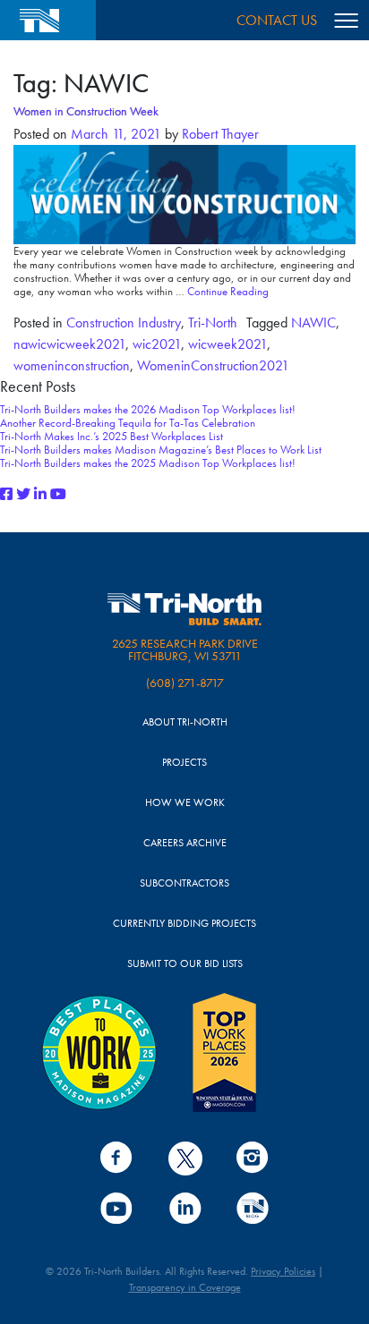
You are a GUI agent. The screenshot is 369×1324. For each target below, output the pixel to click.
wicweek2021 (227, 344)
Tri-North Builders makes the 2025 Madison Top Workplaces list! (148, 463)
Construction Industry (123, 322)
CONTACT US (276, 20)
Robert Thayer (218, 133)
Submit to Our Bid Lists (185, 964)
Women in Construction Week (86, 111)
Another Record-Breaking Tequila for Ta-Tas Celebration (127, 422)
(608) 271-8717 (185, 682)
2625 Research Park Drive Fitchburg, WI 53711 (185, 650)
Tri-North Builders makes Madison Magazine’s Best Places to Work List (161, 449)
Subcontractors (184, 883)
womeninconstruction (71, 365)
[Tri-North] (48, 20)
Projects (184, 762)
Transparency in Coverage (185, 1287)
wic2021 (157, 344)
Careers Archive (185, 843)
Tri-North (212, 322)
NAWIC (313, 322)
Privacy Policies (283, 1271)
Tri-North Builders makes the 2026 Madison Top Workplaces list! (148, 409)
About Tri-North (184, 722)
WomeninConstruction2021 (213, 365)
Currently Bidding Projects (184, 923)
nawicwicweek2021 (69, 344)
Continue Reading (228, 291)
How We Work (185, 803)
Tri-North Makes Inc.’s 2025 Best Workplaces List (111, 436)
